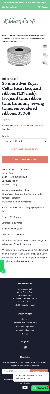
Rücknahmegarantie (25, 326)
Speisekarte (11, 7)
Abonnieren (39, 371)
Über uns (25, 319)
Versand (22, 125)
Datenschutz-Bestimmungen (25, 323)
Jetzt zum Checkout (25, 159)
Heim (4, 35)
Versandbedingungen (25, 330)
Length (5, 136)
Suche (25, 334)
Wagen (45, 7)
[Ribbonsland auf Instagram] (25, 348)
